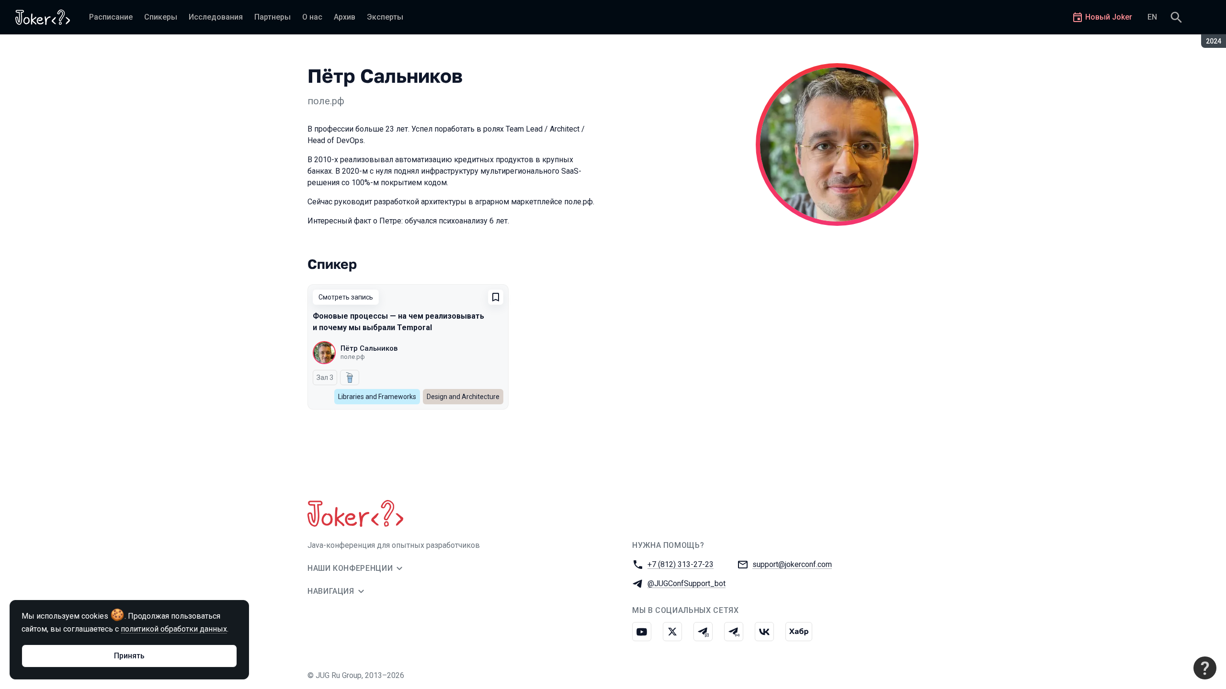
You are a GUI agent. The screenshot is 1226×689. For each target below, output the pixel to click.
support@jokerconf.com (792, 564)
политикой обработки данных (174, 628)
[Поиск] (1176, 17)
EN (1152, 17)
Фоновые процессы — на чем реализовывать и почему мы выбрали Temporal (398, 321)
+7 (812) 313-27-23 (680, 564)
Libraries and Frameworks (377, 396)
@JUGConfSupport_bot (686, 583)
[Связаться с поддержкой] (1204, 667)
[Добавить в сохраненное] (495, 297)
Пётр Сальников (369, 348)
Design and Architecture (463, 396)
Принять (129, 655)
